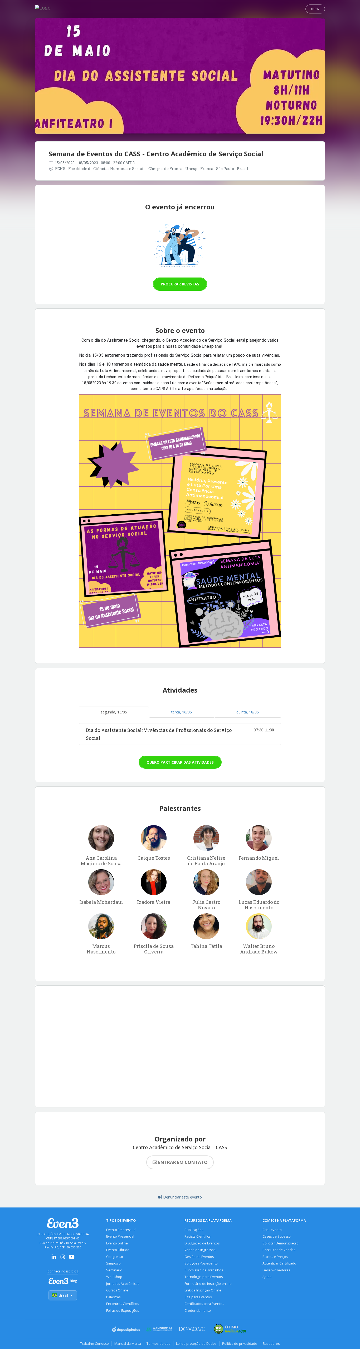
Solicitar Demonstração (280, 1243)
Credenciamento (197, 1310)
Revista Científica (197, 1236)
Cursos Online (117, 1290)
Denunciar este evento (182, 1197)
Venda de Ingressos (199, 1250)
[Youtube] (72, 1258)
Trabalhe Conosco (94, 1343)
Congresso (114, 1256)
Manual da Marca (127, 1343)
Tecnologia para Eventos (203, 1277)
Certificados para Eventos (204, 1303)
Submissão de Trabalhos (203, 1270)
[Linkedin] (54, 1258)
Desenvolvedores (276, 1270)
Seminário (114, 1270)
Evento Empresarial (121, 1230)
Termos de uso (159, 1343)
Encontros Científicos (122, 1303)
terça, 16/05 (181, 712)
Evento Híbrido (117, 1250)
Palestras (113, 1297)
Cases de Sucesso (276, 1236)
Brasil (63, 1295)
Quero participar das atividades (180, 762)
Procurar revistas (180, 283)
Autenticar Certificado (279, 1263)
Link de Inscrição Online (202, 1290)
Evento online (117, 1243)
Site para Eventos (198, 1297)
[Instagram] (63, 1258)
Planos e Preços (275, 1256)
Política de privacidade (239, 1343)
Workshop (114, 1277)
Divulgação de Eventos (202, 1243)
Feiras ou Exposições (122, 1310)
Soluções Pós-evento (201, 1263)
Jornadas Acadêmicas (122, 1283)
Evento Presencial (120, 1236)
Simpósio (113, 1263)
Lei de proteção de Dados (196, 1343)
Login (315, 9)
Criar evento (272, 1230)
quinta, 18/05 (247, 712)
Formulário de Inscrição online (208, 1283)
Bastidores (271, 1343)
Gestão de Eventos (199, 1256)
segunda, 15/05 (114, 712)
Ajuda (266, 1277)
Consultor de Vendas (278, 1250)
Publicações (193, 1230)
